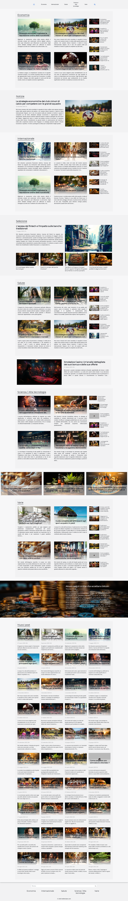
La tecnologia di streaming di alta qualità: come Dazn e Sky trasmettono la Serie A (33, 448)
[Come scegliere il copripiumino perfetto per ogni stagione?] (94, 163)
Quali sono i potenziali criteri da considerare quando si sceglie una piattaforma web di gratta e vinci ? (105, 530)
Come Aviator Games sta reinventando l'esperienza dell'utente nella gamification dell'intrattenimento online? (104, 401)
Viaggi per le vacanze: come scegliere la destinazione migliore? (104, 519)
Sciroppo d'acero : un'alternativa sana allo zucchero (76, 787)
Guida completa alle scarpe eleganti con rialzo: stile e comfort (105, 173)
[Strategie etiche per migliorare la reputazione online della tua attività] (34, 28)
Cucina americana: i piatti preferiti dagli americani (104, 191)
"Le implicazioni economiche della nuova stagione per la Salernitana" (104, 59)
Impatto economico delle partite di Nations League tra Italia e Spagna (99, 689)
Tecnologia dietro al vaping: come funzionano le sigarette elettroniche (99, 714)
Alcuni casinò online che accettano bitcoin (104, 40)
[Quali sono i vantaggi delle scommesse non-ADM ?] (94, 564)
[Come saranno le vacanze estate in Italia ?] (70, 151)
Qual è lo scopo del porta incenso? (70, 190)
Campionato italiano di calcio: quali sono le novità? (104, 49)
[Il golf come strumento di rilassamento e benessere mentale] (34, 329)
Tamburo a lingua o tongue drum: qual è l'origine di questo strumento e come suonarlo (76, 268)
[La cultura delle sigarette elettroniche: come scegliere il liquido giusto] (70, 550)
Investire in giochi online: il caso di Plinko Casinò (104, 31)
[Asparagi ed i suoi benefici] (100, 858)
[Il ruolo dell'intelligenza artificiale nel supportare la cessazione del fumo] (34, 405)
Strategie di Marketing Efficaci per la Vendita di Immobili (104, 182)
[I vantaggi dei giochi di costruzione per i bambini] (94, 443)
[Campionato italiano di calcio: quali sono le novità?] (94, 49)
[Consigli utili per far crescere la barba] (52, 858)
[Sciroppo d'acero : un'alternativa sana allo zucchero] (76, 783)
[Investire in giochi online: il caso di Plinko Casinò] (94, 31)
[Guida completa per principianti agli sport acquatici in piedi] (70, 515)
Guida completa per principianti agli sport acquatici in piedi (28, 663)
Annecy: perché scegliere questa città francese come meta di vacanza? (105, 509)
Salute (66, 4)
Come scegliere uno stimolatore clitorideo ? (105, 415)
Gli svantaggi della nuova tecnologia (25, 268)
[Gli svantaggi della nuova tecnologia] (27, 259)
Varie (86, 4)
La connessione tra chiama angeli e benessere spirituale (27, 638)
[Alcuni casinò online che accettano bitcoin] (94, 40)
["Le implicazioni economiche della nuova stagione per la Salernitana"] (70, 61)
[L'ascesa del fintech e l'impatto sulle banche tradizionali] (34, 151)
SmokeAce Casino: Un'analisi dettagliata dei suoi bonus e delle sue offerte (105, 23)
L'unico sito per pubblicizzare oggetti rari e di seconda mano (104, 145)
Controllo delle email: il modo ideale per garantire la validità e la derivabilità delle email (105, 301)
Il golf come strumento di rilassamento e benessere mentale (52, 738)
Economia (44, 4)
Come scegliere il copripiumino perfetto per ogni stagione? (104, 163)
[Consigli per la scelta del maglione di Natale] (39, 372)
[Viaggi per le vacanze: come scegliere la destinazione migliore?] (94, 518)
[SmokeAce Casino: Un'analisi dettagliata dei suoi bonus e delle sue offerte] (94, 21)
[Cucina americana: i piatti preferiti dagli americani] (94, 191)
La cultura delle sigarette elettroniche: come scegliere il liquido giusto (68, 558)
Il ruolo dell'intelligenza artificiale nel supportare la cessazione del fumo (33, 412)
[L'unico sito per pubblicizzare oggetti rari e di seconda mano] (94, 145)
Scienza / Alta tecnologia (76, 4)
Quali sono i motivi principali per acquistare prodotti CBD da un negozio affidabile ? (105, 538)
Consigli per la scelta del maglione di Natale (86, 362)
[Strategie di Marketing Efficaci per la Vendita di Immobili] (94, 182)
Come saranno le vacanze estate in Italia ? (75, 862)
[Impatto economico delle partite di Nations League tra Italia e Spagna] (34, 61)
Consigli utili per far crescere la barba (51, 861)
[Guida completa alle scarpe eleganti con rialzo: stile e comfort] (94, 173)
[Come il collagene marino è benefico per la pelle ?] (94, 67)
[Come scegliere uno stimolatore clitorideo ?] (94, 416)
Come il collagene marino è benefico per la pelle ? (104, 68)
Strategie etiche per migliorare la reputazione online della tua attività (76, 639)
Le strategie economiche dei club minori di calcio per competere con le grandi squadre (70, 35)
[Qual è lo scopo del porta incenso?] (70, 185)
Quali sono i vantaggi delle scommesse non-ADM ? (104, 564)
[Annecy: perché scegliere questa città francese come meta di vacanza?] (94, 509)
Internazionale (55, 4)
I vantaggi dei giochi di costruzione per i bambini (104, 443)
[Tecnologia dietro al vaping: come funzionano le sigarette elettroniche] (70, 440)
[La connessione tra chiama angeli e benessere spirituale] (34, 296)
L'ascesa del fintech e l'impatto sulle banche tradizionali (38, 227)
